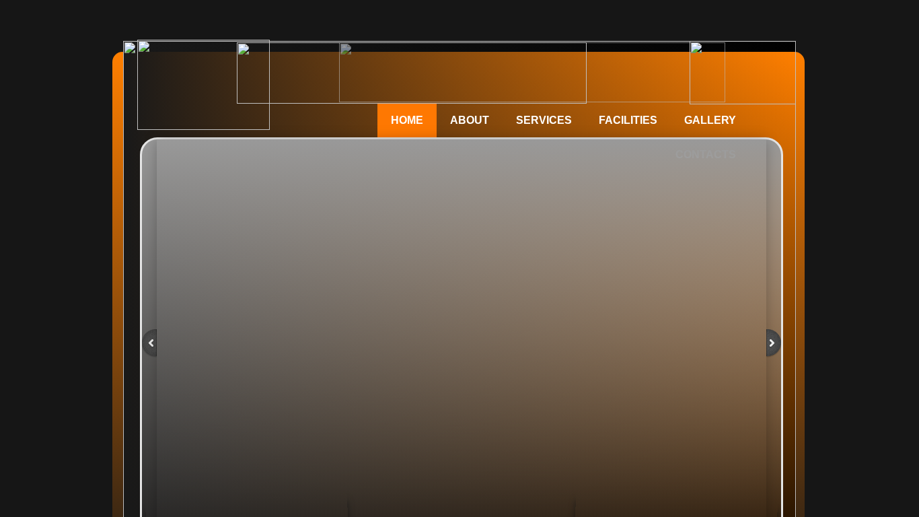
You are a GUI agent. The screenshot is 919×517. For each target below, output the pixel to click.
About (469, 120)
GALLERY (710, 120)
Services (544, 120)
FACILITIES (628, 120)
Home (407, 120)
